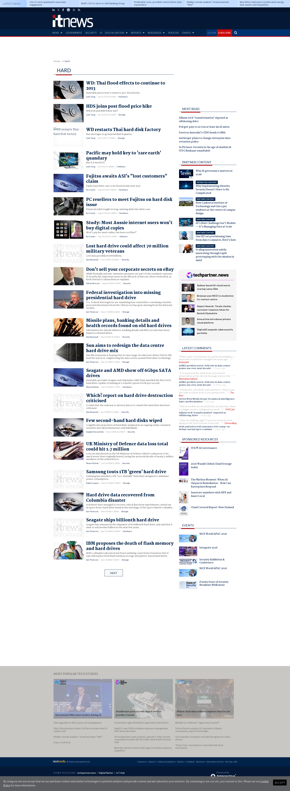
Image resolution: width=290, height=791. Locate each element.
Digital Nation (106, 772)
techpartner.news (86, 772)
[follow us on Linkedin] (53, 9)
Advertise (200, 761)
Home (57, 61)
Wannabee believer (188, 378)
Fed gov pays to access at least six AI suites (204, 127)
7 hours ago (219, 368)
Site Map (229, 761)
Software (123, 236)
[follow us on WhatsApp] (74, 9)
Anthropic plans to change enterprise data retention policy (204, 140)
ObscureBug (230, 423)
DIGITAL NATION (114, 32)
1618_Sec (230, 409)
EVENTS (186, 32)
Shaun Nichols (92, 387)
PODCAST (173, 32)
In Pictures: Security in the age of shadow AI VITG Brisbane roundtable (205, 149)
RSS (235, 761)
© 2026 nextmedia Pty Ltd (78, 761)
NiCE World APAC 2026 (213, 534)
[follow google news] (68, 9)
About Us (152, 761)
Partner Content (196, 162)
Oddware (121, 166)
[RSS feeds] (79, 9)
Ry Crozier (90, 189)
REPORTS (136, 32)
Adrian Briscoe (93, 283)
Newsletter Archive (215, 761)
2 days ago (205, 415)
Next (113, 572)
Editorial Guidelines (167, 761)
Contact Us (142, 761)
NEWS (55, 32)
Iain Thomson (92, 312)
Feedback (190, 761)
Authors (180, 761)
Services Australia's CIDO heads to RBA (202, 133)
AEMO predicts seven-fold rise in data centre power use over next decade (204, 367)
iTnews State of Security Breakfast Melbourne (213, 584)
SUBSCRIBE (224, 32)
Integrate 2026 (208, 548)
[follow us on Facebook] (63, 9)
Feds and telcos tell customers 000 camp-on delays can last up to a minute (204, 428)
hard (67, 61)
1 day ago (209, 401)
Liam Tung (90, 96)
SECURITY (91, 32)
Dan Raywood (92, 259)
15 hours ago (219, 385)
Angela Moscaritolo (95, 432)
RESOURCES (154, 32)
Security (125, 259)
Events (188, 525)
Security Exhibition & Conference (212, 561)
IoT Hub (120, 772)
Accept (280, 782)
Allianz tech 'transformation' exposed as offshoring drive (203, 119)
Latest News (12, 3)
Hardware (123, 96)
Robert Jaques (92, 483)
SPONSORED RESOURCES (200, 439)
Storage (121, 114)
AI (101, 32)
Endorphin (184, 362)
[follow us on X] (58, 9)
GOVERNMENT (74, 32)
